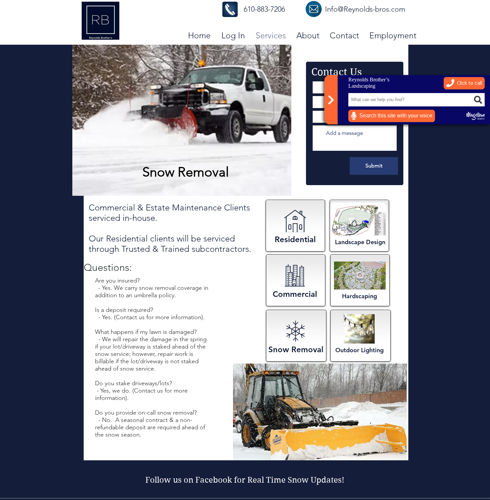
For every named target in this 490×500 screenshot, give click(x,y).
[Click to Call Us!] (230, 9)
